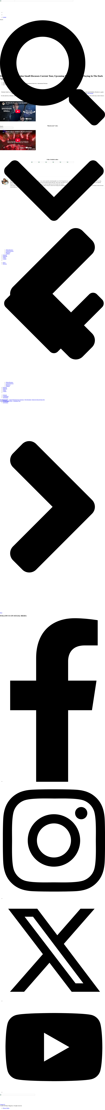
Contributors (5, 396)
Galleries (8, 253)
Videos (4, 257)
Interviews (8, 252)
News (4, 130)
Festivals (5, 395)
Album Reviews (9, 249)
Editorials (5, 256)
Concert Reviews (10, 251)
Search (1, 19)
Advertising (5, 397)
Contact (4, 258)
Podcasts (5, 255)
